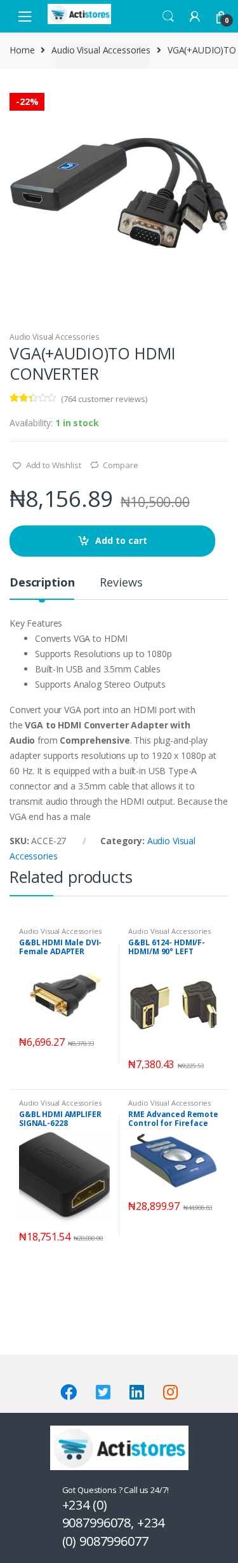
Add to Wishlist (52, 465)
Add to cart (121, 540)
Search (168, 17)
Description (42, 583)
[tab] (42, 587)
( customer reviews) (104, 399)
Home (22, 50)
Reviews (121, 583)
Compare (120, 465)
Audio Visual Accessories (100, 50)
